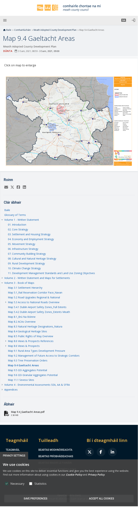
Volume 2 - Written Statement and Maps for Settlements (37, 278)
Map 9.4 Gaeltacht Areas (23, 365)
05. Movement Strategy (21, 244)
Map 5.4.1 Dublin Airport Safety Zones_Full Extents (37, 307)
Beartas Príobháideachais (55, 456)
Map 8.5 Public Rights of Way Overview (30, 336)
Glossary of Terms (15, 215)
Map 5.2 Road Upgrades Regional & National (34, 297)
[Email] (6, 187)
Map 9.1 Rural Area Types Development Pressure (36, 350)
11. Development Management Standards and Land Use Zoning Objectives (51, 273)
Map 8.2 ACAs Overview (22, 321)
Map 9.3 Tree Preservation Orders (27, 360)
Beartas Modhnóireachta (55, 449)
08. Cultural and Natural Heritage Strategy (32, 258)
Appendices (11, 389)
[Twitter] (12, 187)
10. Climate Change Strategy (24, 268)
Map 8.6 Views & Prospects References (30, 341)
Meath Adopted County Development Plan (55, 30)
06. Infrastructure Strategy (23, 249)
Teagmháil (13, 449)
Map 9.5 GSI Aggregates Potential (27, 370)
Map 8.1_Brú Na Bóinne (22, 316)
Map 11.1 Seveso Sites (21, 380)
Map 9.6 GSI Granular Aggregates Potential (33, 375)
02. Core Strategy (18, 229)
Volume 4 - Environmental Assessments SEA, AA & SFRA (37, 384)
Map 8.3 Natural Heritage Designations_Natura (35, 326)
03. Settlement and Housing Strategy (29, 234)
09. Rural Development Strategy (26, 263)
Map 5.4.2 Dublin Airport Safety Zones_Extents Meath (39, 312)
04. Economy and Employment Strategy (31, 239)
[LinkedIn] (24, 187)
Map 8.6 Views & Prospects (24, 346)
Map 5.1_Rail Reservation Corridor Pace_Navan (35, 292)
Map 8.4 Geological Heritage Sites (27, 331)
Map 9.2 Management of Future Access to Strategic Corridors (43, 355)
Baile (8, 30)
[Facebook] (18, 187)
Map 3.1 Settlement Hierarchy (25, 287)
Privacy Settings (14, 455)
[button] (123, 20)
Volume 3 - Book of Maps (19, 283)
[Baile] (69, 8)
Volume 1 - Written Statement (21, 219)
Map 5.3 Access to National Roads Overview (33, 302)
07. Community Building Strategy (27, 253)
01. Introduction (17, 224)
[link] (89, 452)
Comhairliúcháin (22, 30)
